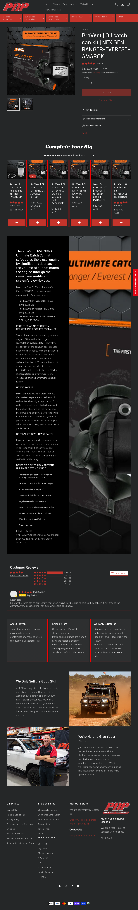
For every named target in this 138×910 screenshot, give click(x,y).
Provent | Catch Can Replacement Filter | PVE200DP (16, 191)
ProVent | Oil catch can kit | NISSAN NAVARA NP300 (79, 191)
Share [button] (88, 133)
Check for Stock (107, 100)
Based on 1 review (19, 575)
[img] (26, 592)
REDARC (42, 877)
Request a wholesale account (20, 838)
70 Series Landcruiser (48, 810)
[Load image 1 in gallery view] (13, 104)
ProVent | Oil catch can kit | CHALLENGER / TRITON (121, 191)
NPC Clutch (43, 858)
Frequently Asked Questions (20, 824)
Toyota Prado (44, 829)
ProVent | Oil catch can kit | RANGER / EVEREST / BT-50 (37, 191)
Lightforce (43, 848)
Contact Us (12, 810)
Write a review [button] (118, 573)
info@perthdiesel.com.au (83, 835)
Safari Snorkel (44, 867)
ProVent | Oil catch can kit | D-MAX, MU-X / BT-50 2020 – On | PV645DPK (58, 194)
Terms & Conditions (16, 815)
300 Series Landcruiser (49, 819)
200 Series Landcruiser (49, 815)
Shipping (96, 73)
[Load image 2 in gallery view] (27, 104)
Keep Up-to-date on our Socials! (22, 843)
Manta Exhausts (45, 853)
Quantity (85, 77)
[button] (56, 4)
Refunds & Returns (15, 833)
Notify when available (136, 282)
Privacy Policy (13, 819)
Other (41, 833)
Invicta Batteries (45, 872)
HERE (42, 459)
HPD (40, 863)
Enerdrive (42, 844)
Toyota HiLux (44, 824)
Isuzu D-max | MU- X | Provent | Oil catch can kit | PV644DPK (100, 192)
